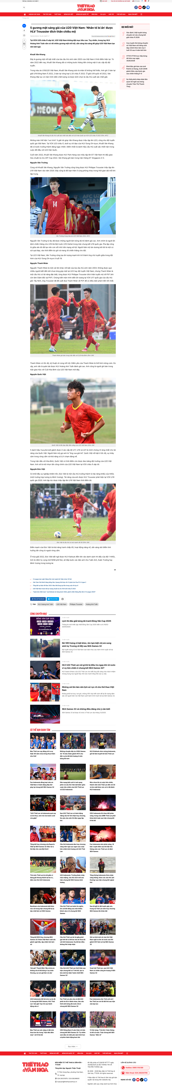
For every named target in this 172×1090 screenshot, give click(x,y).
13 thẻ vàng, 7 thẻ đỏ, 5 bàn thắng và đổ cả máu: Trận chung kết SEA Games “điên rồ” (102, 1032)
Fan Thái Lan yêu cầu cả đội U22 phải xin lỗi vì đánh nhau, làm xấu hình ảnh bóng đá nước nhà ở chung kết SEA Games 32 (72, 1002)
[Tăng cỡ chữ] (24, 40)
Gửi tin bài (137, 1)
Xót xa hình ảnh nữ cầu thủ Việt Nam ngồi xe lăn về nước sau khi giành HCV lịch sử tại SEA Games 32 (102, 940)
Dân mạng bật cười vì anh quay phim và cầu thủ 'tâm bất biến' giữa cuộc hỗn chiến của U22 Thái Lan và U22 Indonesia (72, 785)
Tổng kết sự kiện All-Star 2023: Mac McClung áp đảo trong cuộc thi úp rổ (55, 585)
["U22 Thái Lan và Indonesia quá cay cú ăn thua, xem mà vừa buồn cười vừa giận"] (43, 803)
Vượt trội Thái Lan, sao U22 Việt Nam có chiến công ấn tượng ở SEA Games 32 (102, 970)
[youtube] (140, 7)
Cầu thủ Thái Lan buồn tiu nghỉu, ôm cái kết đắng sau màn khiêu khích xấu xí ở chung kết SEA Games (72, 909)
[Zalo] (148, 7)
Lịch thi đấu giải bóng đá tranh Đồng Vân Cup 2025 (86, 621)
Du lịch (103, 14)
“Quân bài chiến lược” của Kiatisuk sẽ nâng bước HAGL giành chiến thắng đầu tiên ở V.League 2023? (64, 592)
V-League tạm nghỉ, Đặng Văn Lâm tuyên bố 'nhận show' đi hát (52, 579)
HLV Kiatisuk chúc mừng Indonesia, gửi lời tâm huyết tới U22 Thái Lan (103, 752)
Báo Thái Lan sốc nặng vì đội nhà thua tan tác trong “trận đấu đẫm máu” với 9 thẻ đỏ (42, 1032)
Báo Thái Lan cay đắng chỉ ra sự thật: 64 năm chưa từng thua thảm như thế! (42, 753)
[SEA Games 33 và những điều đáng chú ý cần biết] (45, 714)
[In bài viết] (24, 35)
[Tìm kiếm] (24, 7)
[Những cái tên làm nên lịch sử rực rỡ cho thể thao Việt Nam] (45, 692)
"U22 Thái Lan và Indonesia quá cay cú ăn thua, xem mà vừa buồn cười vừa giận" (43, 815)
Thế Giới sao (121, 14)
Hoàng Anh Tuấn (92, 604)
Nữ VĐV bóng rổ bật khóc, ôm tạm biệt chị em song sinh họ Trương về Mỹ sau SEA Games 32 (86, 644)
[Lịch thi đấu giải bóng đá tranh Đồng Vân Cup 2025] (45, 626)
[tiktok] (144, 7)
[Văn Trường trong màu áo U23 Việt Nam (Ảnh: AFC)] (73, 205)
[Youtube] (145, 1)
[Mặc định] (24, 43)
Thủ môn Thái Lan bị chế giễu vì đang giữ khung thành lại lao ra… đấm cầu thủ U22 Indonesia (42, 877)
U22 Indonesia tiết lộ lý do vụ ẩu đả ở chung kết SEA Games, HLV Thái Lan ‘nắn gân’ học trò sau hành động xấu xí (42, 1002)
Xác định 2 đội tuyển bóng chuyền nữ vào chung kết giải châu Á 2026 (136, 35)
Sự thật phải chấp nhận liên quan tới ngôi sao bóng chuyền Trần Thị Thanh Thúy (137, 82)
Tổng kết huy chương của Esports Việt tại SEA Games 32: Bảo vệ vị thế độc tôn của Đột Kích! (42, 846)
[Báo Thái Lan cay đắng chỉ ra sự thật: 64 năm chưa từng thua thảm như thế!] (43, 741)
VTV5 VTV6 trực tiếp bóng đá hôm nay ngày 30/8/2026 (136, 58)
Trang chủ (25, 18)
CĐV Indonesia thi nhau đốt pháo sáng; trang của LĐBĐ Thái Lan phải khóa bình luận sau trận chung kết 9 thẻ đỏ (102, 816)
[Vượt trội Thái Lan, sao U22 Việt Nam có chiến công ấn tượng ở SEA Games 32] (103, 958)
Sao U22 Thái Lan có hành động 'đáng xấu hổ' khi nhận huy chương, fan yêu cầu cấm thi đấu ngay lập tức (73, 816)
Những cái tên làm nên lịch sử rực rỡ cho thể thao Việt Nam (88, 688)
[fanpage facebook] (136, 7)
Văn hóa (94, 14)
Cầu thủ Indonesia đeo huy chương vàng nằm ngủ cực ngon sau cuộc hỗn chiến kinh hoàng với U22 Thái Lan (72, 847)
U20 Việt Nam (61, 604)
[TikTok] (149, 1)
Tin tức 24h (47, 14)
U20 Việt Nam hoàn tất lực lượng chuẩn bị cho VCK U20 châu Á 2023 (54, 589)
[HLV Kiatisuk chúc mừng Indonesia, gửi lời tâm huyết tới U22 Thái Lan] (103, 741)
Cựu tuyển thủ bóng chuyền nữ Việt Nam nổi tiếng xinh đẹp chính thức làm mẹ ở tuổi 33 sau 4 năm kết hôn (137, 46)
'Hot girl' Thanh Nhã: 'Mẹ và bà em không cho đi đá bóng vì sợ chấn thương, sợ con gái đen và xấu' (42, 970)
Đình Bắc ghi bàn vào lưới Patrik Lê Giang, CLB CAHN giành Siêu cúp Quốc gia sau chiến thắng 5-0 (136, 70)
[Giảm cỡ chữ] (24, 47)
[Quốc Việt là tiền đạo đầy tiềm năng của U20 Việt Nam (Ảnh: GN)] (73, 411)
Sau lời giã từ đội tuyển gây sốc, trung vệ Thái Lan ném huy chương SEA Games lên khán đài (102, 908)
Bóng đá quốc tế (82, 14)
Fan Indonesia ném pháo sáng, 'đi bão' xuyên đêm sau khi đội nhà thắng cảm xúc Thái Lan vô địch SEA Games (102, 847)
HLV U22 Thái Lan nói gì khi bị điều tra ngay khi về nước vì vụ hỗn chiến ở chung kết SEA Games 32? (88, 666)
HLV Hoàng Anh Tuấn (45, 604)
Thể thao (57, 14)
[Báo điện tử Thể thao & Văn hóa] (86, 7)
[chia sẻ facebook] (24, 30)
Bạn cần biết (133, 14)
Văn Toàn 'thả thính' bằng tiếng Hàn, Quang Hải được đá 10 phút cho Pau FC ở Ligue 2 (59, 582)
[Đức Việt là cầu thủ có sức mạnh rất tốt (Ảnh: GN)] (73, 512)
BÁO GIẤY (104, 1)
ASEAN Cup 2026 (34, 14)
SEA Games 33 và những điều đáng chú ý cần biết (86, 709)
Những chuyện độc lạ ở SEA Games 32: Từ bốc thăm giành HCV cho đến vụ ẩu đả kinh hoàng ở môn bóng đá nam (73, 754)
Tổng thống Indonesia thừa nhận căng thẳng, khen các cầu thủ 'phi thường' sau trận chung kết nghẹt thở (102, 878)
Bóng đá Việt (68, 14)
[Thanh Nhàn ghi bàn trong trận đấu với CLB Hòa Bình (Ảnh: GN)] (73, 319)
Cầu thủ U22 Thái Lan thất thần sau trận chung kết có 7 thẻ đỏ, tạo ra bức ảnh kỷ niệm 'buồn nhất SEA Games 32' (73, 971)
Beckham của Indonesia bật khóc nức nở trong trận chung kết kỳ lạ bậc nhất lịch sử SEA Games (42, 908)
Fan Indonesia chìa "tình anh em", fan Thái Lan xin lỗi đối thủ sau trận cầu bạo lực (102, 1001)
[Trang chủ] (24, 14)
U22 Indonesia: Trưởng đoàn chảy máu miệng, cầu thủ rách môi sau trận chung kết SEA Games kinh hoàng (72, 878)
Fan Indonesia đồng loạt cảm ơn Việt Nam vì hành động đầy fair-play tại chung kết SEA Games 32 (42, 784)
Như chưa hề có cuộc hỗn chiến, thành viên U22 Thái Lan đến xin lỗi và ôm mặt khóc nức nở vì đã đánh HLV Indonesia (102, 785)
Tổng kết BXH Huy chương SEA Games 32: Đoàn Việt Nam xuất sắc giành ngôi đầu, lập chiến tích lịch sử (43, 940)
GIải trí (111, 14)
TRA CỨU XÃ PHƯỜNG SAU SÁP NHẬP (120, 1)
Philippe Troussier (76, 604)
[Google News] (103, 37)
